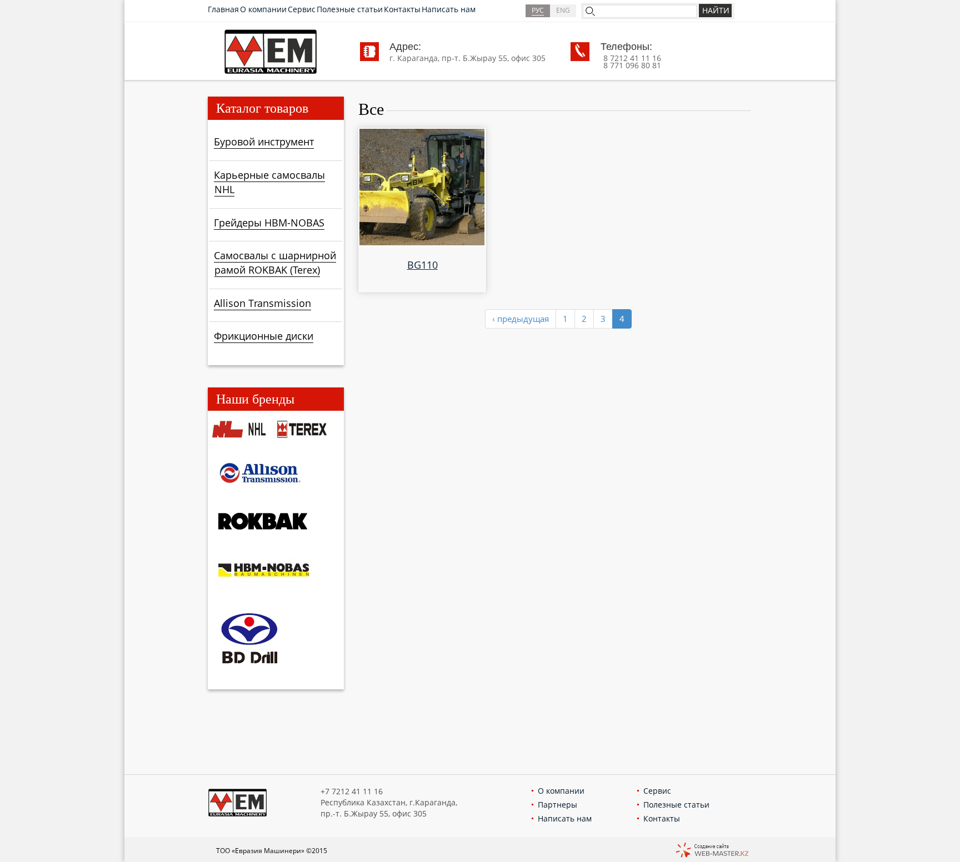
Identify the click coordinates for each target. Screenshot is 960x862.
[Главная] (270, 51)
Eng (563, 10)
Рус (538, 10)
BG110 (422, 264)
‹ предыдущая (520, 318)
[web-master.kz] (712, 851)
